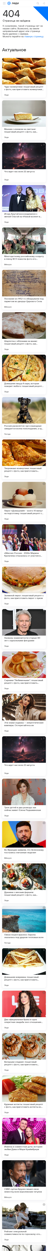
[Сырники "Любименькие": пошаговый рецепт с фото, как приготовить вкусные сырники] (24, 671)
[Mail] (9, 3)
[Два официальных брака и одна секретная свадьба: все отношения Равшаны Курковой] (24, 1010)
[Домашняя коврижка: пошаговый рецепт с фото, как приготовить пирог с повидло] (24, 968)
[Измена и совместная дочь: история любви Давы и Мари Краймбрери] (24, 1138)
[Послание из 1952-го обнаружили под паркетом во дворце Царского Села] (24, 290)
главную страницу (33, 36)
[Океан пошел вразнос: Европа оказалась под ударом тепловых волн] (24, 926)
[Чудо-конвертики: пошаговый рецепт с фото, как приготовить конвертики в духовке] (24, 78)
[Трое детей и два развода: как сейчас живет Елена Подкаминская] (24, 798)
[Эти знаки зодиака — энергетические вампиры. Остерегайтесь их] (24, 714)
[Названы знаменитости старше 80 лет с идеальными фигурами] (24, 629)
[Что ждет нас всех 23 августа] (24, 756)
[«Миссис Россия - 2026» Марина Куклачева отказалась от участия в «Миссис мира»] (24, 544)
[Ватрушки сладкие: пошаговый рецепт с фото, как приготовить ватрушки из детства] (24, 1053)
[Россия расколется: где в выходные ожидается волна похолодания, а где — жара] (24, 417)
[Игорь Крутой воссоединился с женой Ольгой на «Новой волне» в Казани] (24, 205)
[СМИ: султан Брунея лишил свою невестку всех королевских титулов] (24, 1180)
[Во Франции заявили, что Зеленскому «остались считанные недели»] (24, 841)
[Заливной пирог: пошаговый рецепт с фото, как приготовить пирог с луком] (24, 586)
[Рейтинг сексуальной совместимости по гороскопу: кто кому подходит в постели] (24, 1222)
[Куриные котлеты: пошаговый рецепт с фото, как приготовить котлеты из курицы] (24, 1095)
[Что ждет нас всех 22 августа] (24, 162)
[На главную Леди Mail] (15, 3)
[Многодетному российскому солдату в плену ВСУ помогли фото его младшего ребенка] (24, 247)
